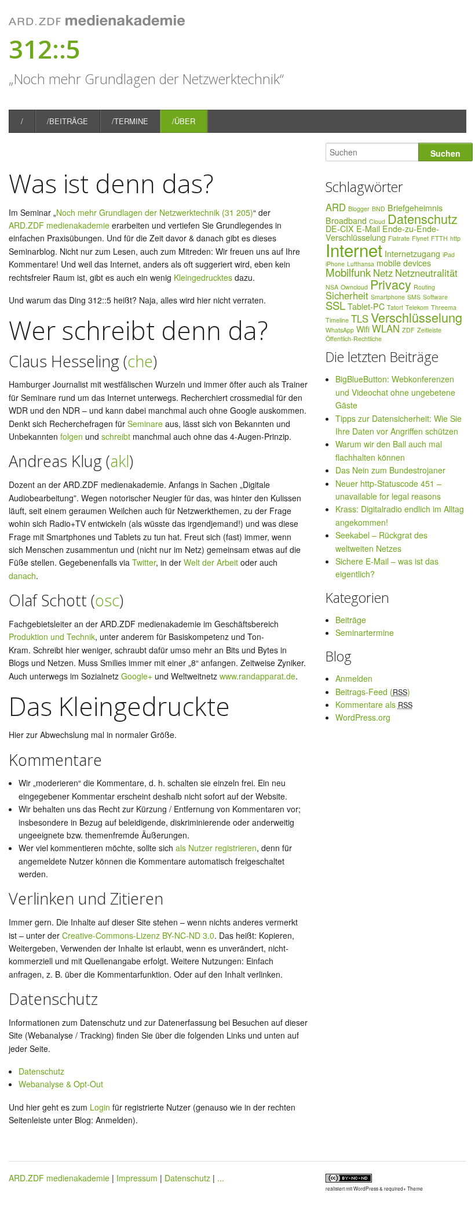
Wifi (363, 329)
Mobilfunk (348, 272)
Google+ (136, 676)
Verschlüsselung (416, 317)
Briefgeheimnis (415, 208)
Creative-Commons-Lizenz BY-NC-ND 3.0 (138, 935)
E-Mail (368, 228)
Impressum (137, 1178)
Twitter (144, 562)
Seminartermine (364, 632)
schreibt (115, 436)
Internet (354, 249)
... (220, 1178)
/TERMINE (130, 120)
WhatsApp (340, 330)
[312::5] (97, 22)
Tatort (395, 307)
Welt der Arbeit (211, 562)
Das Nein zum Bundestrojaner (390, 470)
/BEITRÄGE (67, 120)
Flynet (420, 238)
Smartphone (388, 296)
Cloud (377, 221)
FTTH (439, 238)
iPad (449, 254)
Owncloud (354, 287)
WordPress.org (362, 717)
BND (378, 208)
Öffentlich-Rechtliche (354, 338)
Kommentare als (373, 704)
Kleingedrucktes (203, 277)
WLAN (386, 328)
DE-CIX (340, 228)
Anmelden (353, 678)
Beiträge (350, 619)
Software (435, 296)
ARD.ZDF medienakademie (59, 225)
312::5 (45, 48)
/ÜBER (183, 120)
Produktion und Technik (52, 636)
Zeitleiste (429, 330)
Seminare (145, 423)
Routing (424, 287)
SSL (335, 305)
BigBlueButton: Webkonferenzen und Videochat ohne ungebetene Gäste (395, 392)
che (140, 361)
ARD (336, 207)
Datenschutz (41, 1071)
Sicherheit (347, 295)
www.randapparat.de (257, 676)
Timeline (337, 320)
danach (22, 575)
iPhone (335, 263)
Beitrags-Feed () (372, 691)
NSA (332, 287)
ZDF (408, 330)
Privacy (390, 284)
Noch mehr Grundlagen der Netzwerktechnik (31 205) (154, 212)
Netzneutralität (426, 273)
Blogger (359, 208)
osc (107, 600)
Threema (443, 307)
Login (100, 1107)
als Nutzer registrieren (216, 848)
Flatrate (399, 238)
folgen (71, 436)
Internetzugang (412, 253)
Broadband (346, 220)
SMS (414, 296)
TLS (359, 319)
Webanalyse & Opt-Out (61, 1084)
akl (119, 461)
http (455, 238)
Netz (383, 273)
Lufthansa (360, 263)
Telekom (417, 307)
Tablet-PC (366, 306)
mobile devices (404, 263)
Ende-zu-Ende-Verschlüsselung (382, 233)
